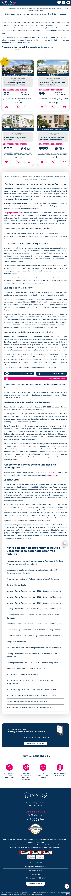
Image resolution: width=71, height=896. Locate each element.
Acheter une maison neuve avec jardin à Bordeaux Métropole (34, 624)
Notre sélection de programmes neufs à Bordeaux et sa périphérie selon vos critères (32, 8)
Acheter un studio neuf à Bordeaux (22, 675)
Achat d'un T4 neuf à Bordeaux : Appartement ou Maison (32, 696)
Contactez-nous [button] (35, 884)
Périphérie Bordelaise (16, 642)
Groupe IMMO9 (35, 863)
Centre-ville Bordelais (16, 585)
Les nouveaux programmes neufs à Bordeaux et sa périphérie (34, 630)
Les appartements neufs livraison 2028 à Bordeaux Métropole (34, 609)
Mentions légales (35, 870)
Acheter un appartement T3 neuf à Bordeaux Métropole (31, 690)
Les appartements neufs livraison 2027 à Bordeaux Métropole (34, 603)
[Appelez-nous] (18, 107)
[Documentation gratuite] (6, 107)
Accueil (5, 8)
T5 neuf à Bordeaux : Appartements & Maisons (27, 701)
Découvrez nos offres (56, 378)
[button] (63, 3)
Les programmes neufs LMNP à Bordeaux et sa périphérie (32, 663)
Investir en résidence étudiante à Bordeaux (26, 669)
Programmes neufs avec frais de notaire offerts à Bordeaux (33, 579)
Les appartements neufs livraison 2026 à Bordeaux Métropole (34, 597)
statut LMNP (52, 475)
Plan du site (35, 874)
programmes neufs (15, 213)
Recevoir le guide (35, 743)
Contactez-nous (26, 373)
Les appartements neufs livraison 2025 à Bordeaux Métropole (34, 591)
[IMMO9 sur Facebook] (29, 819)
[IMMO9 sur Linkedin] (42, 819)
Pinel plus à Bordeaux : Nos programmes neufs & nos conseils (34, 648)
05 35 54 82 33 (59, 373)
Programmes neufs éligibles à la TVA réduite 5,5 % (29, 707)
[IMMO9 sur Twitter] (33, 819)
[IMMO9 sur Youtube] (37, 819)
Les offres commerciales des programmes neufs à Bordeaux (33, 636)
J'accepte (65, 894)
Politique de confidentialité (35, 867)
